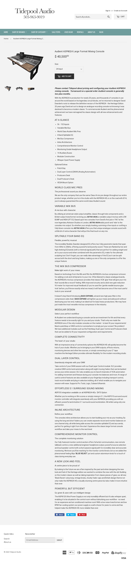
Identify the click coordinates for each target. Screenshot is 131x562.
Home (6, 32)
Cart (122, 16)
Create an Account (120, 11)
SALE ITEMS (56, 32)
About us (91, 32)
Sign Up (59, 540)
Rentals (80, 32)
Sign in (108, 11)
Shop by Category (38, 32)
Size (56, 64)
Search (7, 539)
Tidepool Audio (15, 552)
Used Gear (68, 32)
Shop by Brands (18, 32)
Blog (101, 32)
